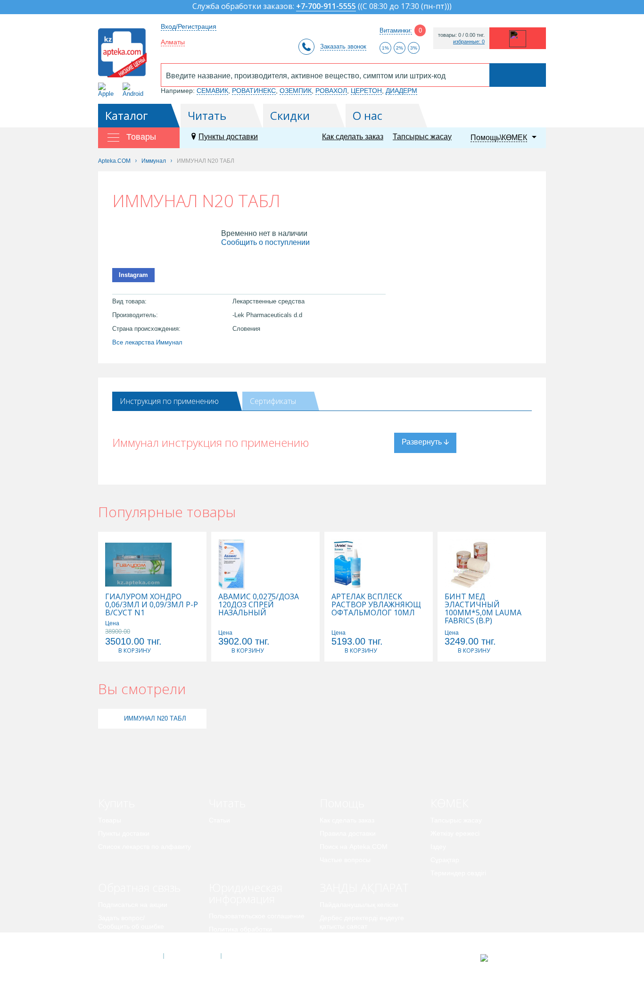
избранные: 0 (469, 41)
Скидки (290, 115)
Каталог (126, 115)
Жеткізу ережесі (454, 833)
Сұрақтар (444, 860)
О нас (367, 115)
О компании (191, 956)
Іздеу (438, 846)
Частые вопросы (345, 860)
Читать (207, 115)
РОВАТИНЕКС (254, 90)
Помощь (342, 803)
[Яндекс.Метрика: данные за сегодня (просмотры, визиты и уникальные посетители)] (507, 958)
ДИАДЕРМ (401, 90)
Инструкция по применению (169, 401)
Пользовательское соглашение (257, 916)
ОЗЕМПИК (296, 90)
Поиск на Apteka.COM (354, 846)
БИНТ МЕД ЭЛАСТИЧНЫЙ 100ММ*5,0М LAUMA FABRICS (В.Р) (483, 609)
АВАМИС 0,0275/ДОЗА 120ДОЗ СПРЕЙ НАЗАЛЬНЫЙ (258, 605)
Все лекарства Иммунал (147, 342)
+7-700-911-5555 (326, 6)
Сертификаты (273, 401)
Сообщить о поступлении (265, 242)
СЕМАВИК (212, 90)
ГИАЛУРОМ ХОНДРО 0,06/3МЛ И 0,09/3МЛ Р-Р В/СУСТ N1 (151, 605)
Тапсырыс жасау (422, 137)
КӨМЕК (449, 803)
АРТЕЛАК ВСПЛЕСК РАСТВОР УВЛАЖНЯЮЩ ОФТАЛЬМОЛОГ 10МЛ (376, 605)
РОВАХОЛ (331, 90)
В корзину (134, 650)
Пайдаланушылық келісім (359, 904)
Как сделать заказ (352, 137)
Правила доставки (348, 833)
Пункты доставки (228, 137)
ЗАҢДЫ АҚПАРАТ (364, 887)
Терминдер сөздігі (458, 873)
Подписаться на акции (132, 904)
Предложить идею (126, 939)
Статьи (219, 820)
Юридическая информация (245, 893)
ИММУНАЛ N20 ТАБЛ (155, 718)
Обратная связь (139, 887)
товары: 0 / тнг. (461, 35)
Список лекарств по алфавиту (144, 846)
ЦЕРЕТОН (366, 90)
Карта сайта (249, 956)
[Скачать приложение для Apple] (107, 90)
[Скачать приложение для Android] (135, 90)
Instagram (133, 274)
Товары (109, 820)
